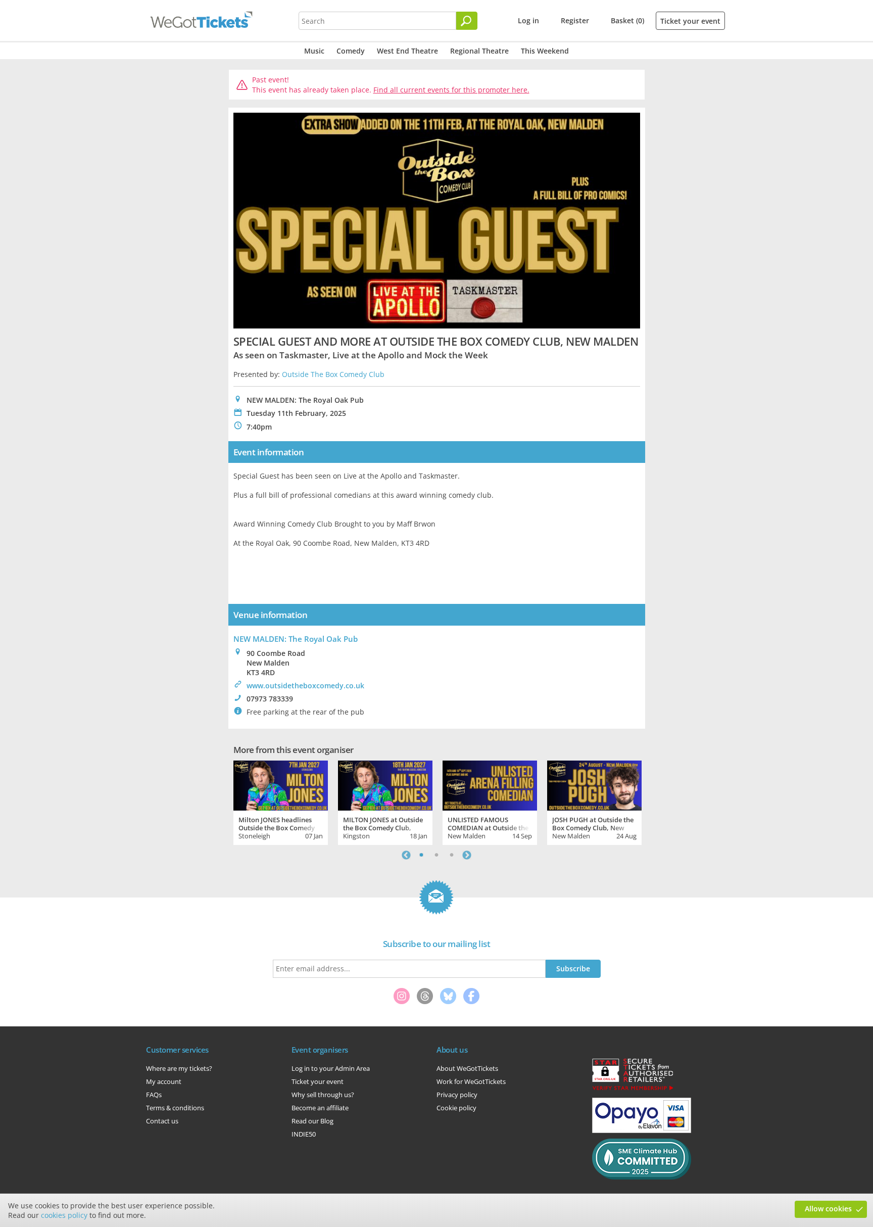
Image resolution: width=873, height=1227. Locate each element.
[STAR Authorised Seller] (632, 1089)
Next (467, 855)
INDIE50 (304, 1134)
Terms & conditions (175, 1107)
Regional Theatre (479, 51)
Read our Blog (312, 1120)
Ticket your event (690, 21)
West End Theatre (407, 51)
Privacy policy (457, 1094)
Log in (528, 20)
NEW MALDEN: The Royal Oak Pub (295, 639)
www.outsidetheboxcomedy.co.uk (305, 685)
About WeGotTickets (467, 1068)
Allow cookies (828, 1208)
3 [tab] (452, 855)
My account (163, 1081)
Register (575, 20)
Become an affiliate (320, 1107)
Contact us (162, 1120)
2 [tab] (436, 855)
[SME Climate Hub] (641, 1177)
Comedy (350, 51)
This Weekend (545, 51)
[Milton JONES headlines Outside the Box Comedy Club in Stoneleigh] (280, 784)
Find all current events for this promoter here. (451, 90)
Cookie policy (456, 1107)
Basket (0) (627, 20)
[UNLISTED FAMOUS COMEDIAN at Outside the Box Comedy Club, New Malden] (490, 784)
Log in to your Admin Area (331, 1068)
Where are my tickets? (179, 1068)
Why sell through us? (323, 1094)
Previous (406, 855)
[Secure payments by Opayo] (641, 1130)
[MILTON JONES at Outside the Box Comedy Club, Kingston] (385, 784)
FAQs (154, 1094)
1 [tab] (421, 855)
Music (314, 51)
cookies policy (64, 1215)
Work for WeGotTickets (471, 1081)
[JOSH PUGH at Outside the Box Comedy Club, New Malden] (594, 784)
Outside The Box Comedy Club (333, 374)
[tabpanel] (280, 801)
